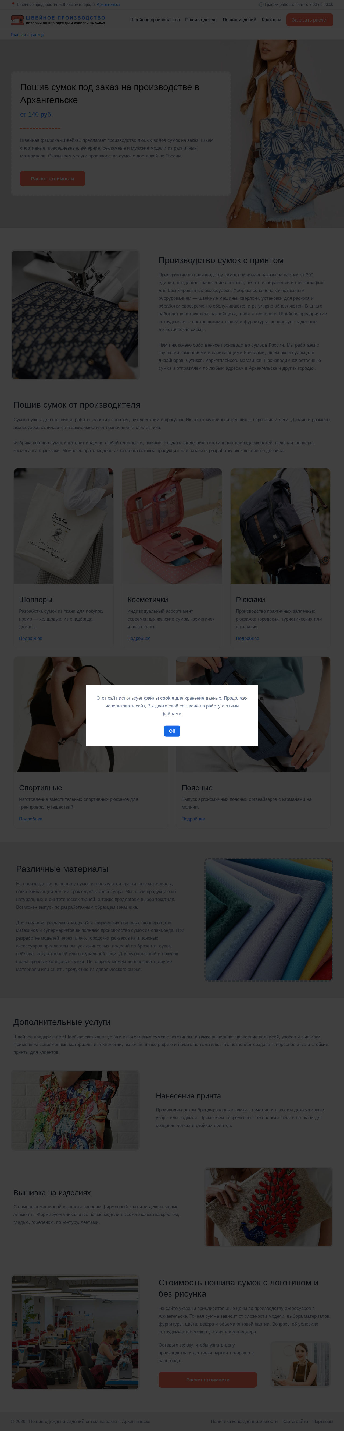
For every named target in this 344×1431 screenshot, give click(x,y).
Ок (172, 731)
